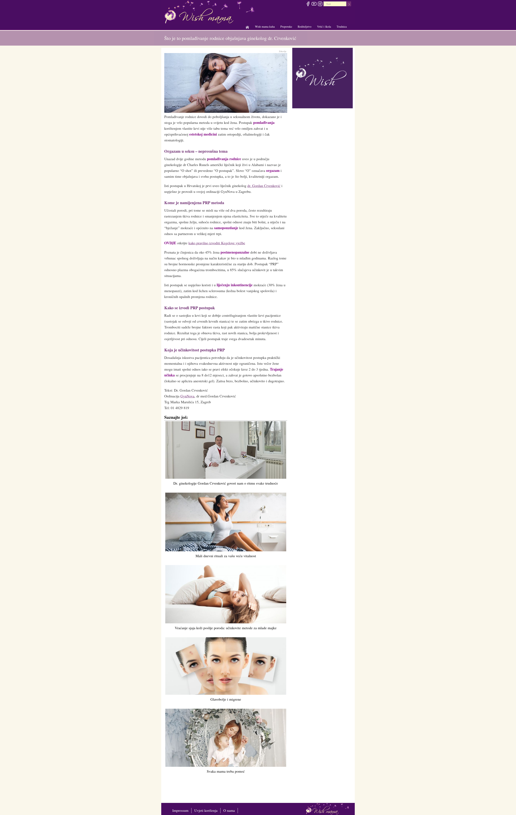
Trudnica (342, 26)
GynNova (187, 396)
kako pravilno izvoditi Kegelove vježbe (216, 242)
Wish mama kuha (265, 27)
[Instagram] (319, 4)
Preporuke (286, 27)
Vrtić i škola (324, 27)
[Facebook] (307, 4)
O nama (229, 810)
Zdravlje (282, 51)
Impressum (180, 810)
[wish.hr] (322, 77)
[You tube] (313, 4)
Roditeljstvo (304, 27)
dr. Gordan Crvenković (263, 185)
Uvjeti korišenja (205, 810)
